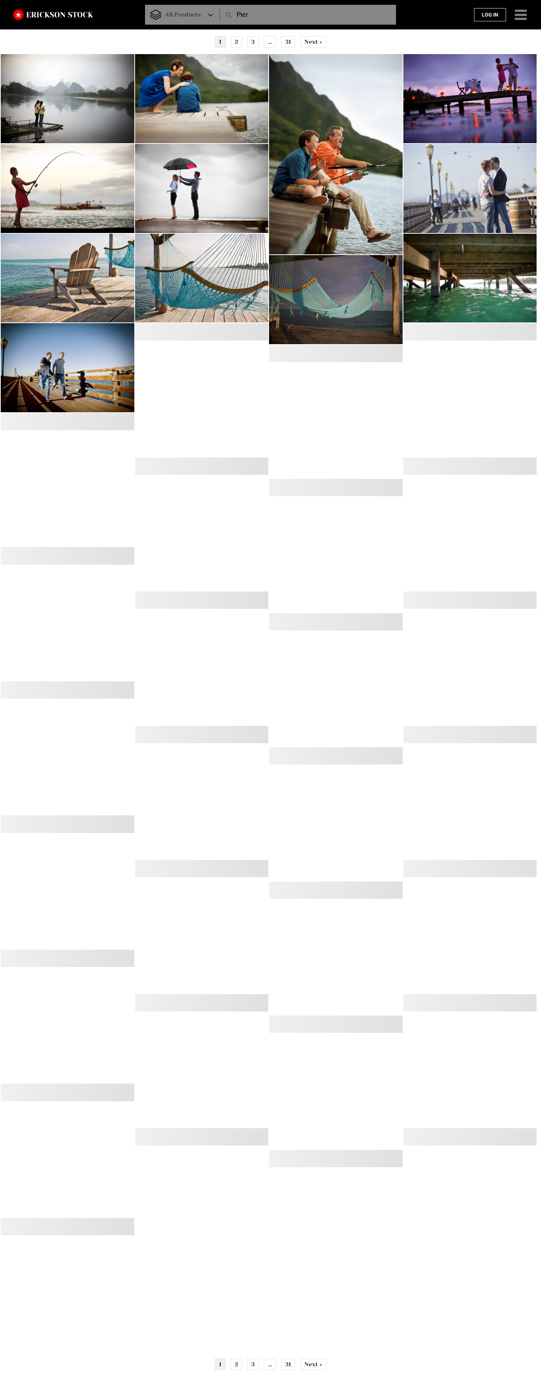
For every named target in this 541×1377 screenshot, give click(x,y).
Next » (313, 41)
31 (288, 41)
